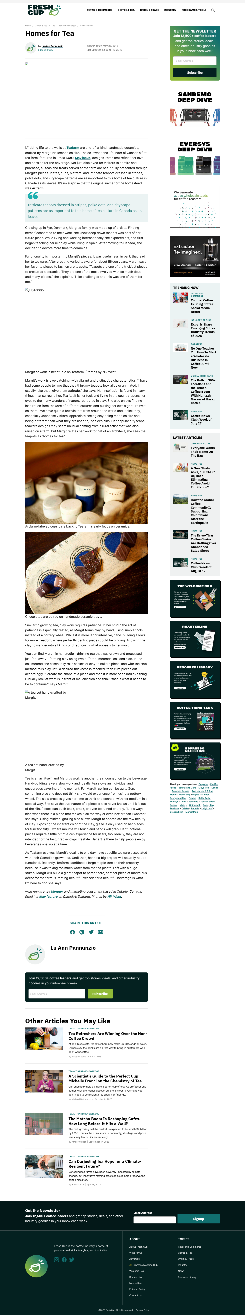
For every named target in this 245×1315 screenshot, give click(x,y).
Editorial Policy (45, 50)
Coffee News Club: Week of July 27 (201, 419)
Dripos (195, 794)
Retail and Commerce (197, 294)
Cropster (203, 784)
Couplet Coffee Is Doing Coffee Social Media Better (202, 306)
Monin (173, 794)
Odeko (185, 808)
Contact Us (135, 1295)
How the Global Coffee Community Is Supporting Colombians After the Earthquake (202, 511)
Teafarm (72, 148)
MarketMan (192, 812)
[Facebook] (64, 1259)
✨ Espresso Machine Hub (143, 1264)
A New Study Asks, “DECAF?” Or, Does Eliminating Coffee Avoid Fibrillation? (203, 477)
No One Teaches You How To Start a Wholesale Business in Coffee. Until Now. (203, 357)
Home (28, 25)
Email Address (143, 1212)
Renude (195, 808)
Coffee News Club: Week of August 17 (201, 567)
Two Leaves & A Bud (202, 791)
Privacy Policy (142, 1310)
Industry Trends (201, 320)
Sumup (205, 794)
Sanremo (193, 801)
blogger (57, 891)
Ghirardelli (194, 805)
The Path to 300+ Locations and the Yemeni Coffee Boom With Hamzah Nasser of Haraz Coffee (203, 391)
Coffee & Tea (126, 10)
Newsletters (135, 1283)
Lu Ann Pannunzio (52, 46)
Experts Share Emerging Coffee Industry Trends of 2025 (203, 330)
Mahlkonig (184, 794)
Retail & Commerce (99, 10)
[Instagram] (56, 1259)
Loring (215, 787)
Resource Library (187, 1277)
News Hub (196, 411)
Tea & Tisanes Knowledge (64, 25)
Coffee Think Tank (202, 376)
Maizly (183, 805)
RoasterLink (135, 1277)
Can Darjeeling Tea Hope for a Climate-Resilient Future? (104, 1164)
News (181, 1270)
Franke (192, 798)
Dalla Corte (204, 798)
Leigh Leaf (207, 808)
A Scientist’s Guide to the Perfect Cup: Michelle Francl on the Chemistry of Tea (105, 1078)
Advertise (134, 1258)
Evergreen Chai (178, 798)
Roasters (196, 344)
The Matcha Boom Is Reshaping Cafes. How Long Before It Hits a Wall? (104, 1121)
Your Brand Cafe (187, 787)
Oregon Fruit (176, 812)
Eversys (174, 801)
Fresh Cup (44, 10)
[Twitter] (72, 1259)
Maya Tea (203, 787)
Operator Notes (200, 443)
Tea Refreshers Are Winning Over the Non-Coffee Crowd (107, 1036)
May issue (82, 158)
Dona (183, 801)
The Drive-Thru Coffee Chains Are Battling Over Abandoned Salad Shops (203, 543)
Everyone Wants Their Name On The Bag (203, 451)
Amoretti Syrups (180, 791)
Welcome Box (136, 1270)
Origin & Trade (149, 10)
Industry (170, 10)
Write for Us (135, 1252)
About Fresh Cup (138, 1246)
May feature (48, 897)
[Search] (213, 10)
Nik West (114, 897)
